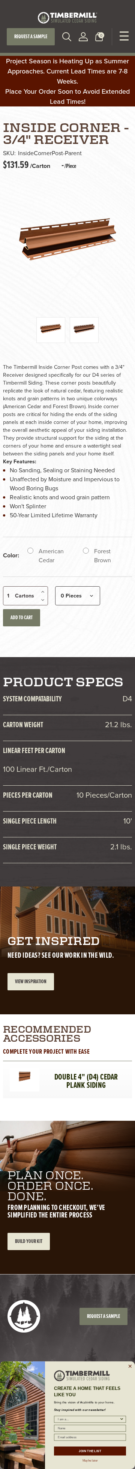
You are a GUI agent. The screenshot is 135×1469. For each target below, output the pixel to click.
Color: (11, 555)
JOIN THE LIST (90, 1451)
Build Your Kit (28, 1241)
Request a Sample (30, 36)
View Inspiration (30, 981)
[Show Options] (122, 1419)
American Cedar (51, 555)
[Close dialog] (130, 1366)
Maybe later (90, 1460)
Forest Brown (102, 555)
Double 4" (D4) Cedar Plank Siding (86, 1081)
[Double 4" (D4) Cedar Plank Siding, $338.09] (24, 1077)
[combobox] (88, 1419)
